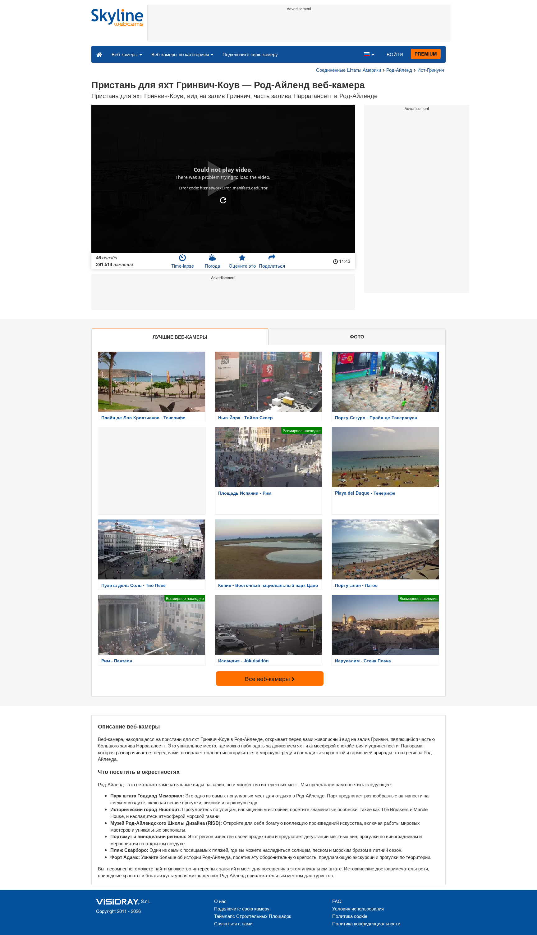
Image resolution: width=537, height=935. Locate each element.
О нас (220, 901)
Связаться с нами (233, 923)
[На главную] (99, 54)
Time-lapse (182, 265)
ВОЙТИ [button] (395, 54)
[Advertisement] (299, 27)
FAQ (337, 901)
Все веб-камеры (268, 678)
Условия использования (358, 908)
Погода (212, 265)
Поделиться (272, 265)
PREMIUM (426, 53)
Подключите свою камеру (250, 54)
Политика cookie (349, 916)
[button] (369, 54)
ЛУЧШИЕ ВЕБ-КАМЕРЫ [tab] (180, 337)
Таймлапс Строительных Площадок (252, 916)
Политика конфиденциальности (366, 923)
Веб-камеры (125, 54)
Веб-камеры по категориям (180, 54)
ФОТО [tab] (357, 336)
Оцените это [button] (242, 265)
